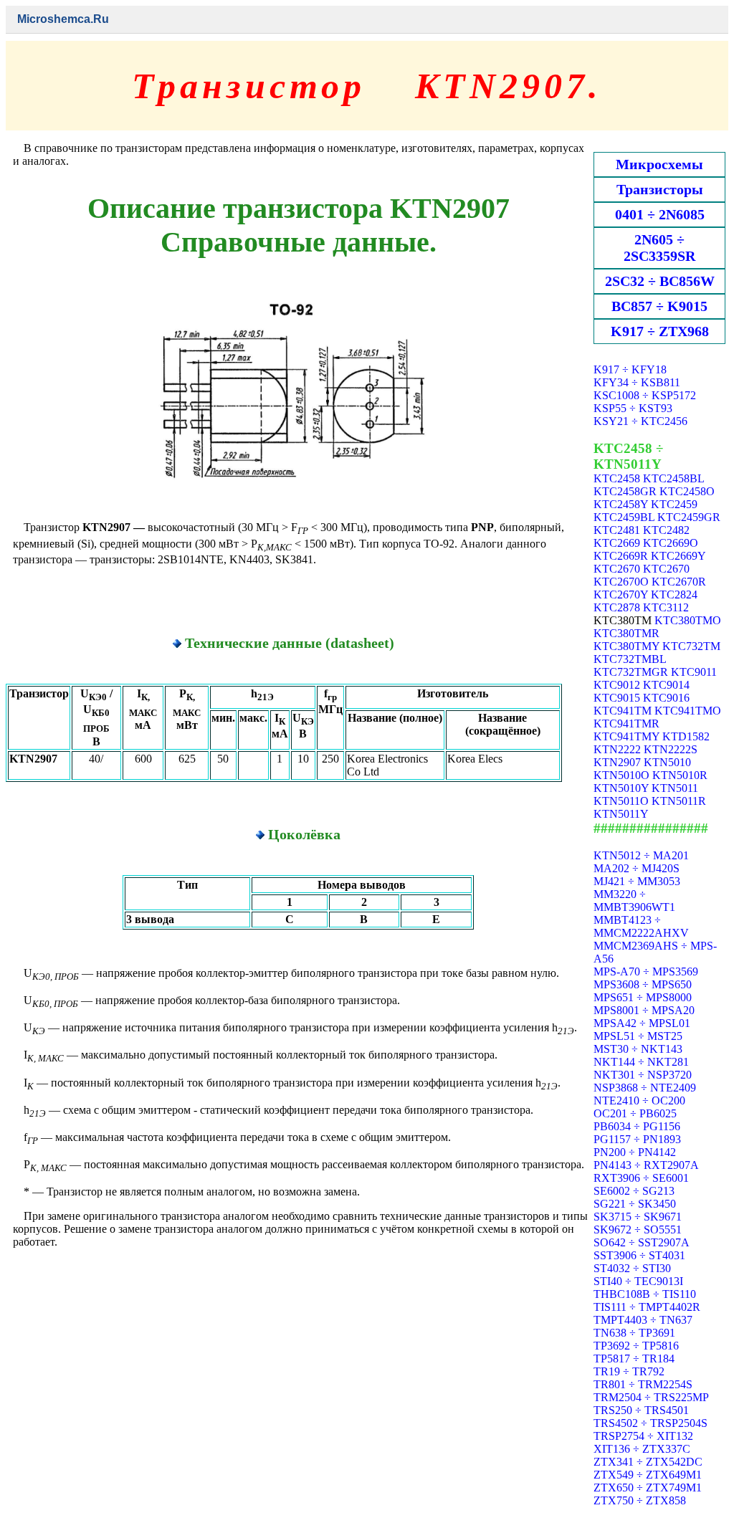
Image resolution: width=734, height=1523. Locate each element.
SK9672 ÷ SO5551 (638, 1229)
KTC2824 (674, 594)
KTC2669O (670, 543)
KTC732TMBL (630, 659)
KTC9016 (666, 698)
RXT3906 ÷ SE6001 (641, 1178)
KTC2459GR (688, 517)
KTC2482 (666, 530)
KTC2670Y (621, 594)
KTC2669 (617, 543)
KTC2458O (687, 491)
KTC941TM (623, 711)
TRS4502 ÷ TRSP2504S (650, 1423)
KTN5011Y (621, 814)
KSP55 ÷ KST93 (633, 408)
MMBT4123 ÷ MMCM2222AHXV (641, 926)
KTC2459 (674, 504)
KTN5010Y (621, 788)
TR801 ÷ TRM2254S (643, 1384)
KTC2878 (617, 607)
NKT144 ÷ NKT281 (641, 1062)
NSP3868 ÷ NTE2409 (645, 1088)
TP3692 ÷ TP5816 (636, 1346)
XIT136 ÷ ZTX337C (642, 1449)
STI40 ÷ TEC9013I (638, 1281)
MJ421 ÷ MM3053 (637, 881)
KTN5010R (679, 775)
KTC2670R (679, 582)
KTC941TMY (626, 736)
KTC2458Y (621, 504)
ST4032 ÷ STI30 (632, 1268)
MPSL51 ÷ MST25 (638, 1036)
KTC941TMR (626, 723)
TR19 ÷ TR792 (629, 1371)
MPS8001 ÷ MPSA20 (644, 1010)
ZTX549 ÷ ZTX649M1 (648, 1475)
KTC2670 (617, 569)
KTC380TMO (687, 620)
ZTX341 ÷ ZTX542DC (648, 1462)
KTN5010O (621, 775)
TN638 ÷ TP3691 (634, 1333)
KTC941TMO (687, 711)
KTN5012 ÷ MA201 (641, 855)
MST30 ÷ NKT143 (638, 1049)
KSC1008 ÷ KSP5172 (645, 395)
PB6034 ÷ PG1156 (637, 1126)
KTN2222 (617, 749)
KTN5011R (679, 801)
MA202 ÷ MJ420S (637, 868)
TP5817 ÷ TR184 (634, 1358)
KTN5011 (675, 788)
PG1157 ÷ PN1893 (637, 1139)
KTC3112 (666, 607)
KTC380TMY (626, 646)
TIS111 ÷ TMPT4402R (647, 1307)
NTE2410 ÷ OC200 (639, 1100)
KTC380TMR (626, 633)
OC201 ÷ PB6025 (635, 1113)
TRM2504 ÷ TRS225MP (651, 1397)
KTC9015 (617, 698)
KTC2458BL (673, 478)
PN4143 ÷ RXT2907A (646, 1165)
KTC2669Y (678, 556)
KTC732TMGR (631, 672)
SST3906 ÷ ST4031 (639, 1255)
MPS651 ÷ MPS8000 (643, 997)
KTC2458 (617, 478)
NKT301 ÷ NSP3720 (643, 1075)
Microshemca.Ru (63, 19)
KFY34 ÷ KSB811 (637, 382)
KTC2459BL (624, 517)
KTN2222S (670, 749)
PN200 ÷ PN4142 (635, 1152)
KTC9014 (666, 685)
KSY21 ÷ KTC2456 (640, 421)
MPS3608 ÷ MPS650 (643, 984)
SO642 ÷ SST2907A (642, 1242)
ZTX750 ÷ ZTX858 (640, 1500)
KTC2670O (621, 582)
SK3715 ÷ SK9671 (638, 1217)
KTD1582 (686, 736)
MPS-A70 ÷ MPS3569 (646, 971)
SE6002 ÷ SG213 (634, 1191)
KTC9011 (694, 672)
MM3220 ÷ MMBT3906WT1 (634, 900)
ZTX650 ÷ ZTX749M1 (648, 1487)
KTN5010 (667, 762)
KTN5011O (621, 801)
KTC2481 (617, 530)
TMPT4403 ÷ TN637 (643, 1320)
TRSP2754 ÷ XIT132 (643, 1436)
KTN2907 (617, 762)
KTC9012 (617, 685)
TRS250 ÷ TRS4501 (641, 1410)
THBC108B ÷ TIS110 (645, 1294)
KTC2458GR (625, 491)
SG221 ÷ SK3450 (635, 1204)
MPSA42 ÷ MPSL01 (642, 1023)
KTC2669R (621, 556)
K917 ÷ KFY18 (630, 369)
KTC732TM (691, 646)
